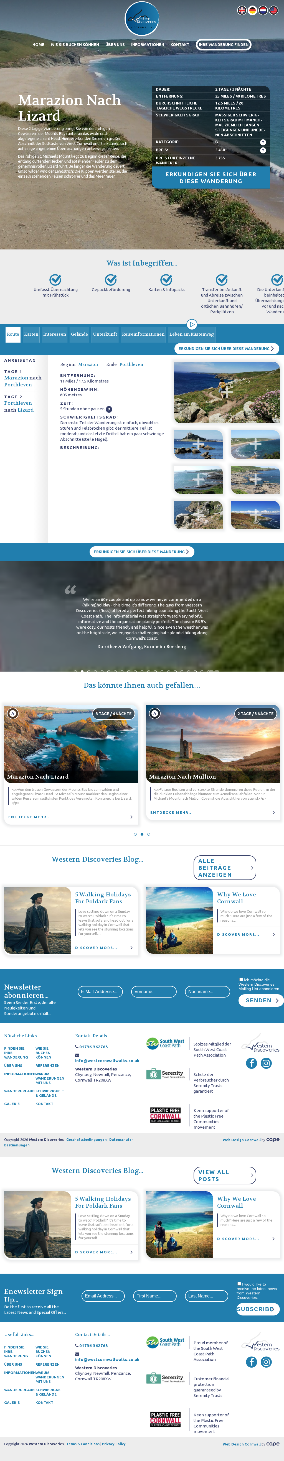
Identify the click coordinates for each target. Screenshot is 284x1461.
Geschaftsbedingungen (86, 1139)
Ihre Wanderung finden (223, 44)
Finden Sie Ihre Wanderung (16, 1052)
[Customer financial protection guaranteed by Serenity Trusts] (165, 1378)
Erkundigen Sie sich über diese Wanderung (211, 177)
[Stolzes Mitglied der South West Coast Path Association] (165, 1043)
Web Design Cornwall (242, 1140)
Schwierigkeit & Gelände (50, 1093)
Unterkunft (105, 334)
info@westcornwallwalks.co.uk (107, 1060)
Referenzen (48, 1065)
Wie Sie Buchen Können (75, 44)
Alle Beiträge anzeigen (215, 868)
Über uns (115, 44)
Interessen (54, 334)
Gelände (79, 334)
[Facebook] (251, 1063)
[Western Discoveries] (142, 18)
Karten (31, 334)
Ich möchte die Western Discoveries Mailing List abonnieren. (259, 984)
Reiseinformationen (143, 334)
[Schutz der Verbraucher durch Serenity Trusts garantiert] (165, 1073)
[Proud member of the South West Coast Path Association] (165, 1342)
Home (38, 44)
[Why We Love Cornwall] (179, 920)
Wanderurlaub (18, 1091)
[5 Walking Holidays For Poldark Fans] (37, 920)
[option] (142, 124)
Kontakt (180, 44)
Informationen (147, 44)
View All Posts (213, 1175)
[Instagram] (266, 1063)
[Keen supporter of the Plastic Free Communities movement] (165, 1114)
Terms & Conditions (83, 1444)
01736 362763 (93, 1046)
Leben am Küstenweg (191, 334)
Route (13, 334)
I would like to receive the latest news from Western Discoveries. (257, 1291)
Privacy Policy (114, 1444)
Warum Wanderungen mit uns (50, 1078)
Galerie (12, 1104)
